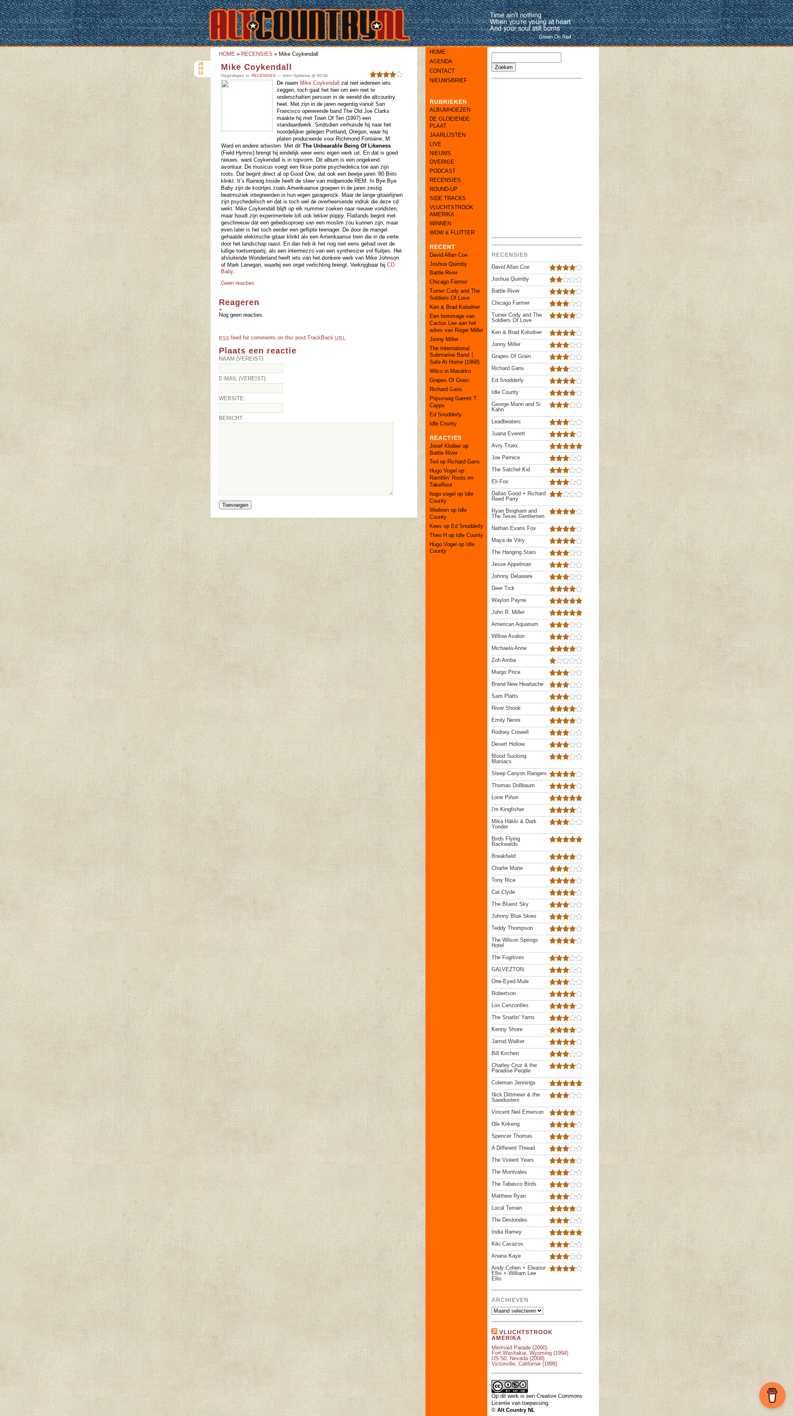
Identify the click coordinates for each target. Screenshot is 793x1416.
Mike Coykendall (256, 67)
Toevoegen (235, 505)
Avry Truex (504, 445)
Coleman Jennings (513, 1082)
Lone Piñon (504, 797)
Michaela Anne (509, 648)
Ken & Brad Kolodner (455, 307)
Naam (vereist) (241, 359)
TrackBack (326, 337)
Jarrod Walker (508, 1041)
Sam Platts (504, 696)
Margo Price (505, 672)
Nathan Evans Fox (513, 528)
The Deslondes (509, 1220)
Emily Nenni (505, 720)
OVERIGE (442, 162)
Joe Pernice (505, 457)
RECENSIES (257, 54)
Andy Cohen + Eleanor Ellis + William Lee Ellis (518, 1273)
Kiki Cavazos (507, 1244)
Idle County (443, 423)
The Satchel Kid (510, 469)
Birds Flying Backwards (505, 841)
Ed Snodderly (446, 414)
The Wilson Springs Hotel (514, 942)
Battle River (444, 273)
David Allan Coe (449, 255)
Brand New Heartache (517, 684)
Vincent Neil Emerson (517, 1112)
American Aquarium (514, 624)
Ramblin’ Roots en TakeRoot (451, 481)
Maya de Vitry (508, 540)
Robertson (503, 993)
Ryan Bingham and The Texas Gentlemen (517, 513)
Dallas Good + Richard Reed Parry (518, 496)
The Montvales (509, 1172)
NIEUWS (440, 153)
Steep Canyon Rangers (519, 773)
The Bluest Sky (510, 904)
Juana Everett (508, 433)
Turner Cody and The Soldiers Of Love (455, 294)
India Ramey (506, 1232)
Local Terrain (506, 1208)
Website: (232, 398)
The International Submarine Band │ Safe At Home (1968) (455, 355)
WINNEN (440, 223)
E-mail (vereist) (242, 378)
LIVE (436, 144)
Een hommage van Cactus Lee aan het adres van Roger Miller (456, 323)
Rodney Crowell (510, 732)
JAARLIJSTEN (447, 135)
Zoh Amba (503, 660)
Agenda (441, 61)
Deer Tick (503, 588)
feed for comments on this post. (263, 337)
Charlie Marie (507, 868)
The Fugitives (507, 957)
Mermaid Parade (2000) (519, 1347)
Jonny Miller (444, 339)
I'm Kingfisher (507, 809)
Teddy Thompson (512, 928)
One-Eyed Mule (510, 981)
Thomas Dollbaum (513, 785)
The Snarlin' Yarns (513, 1017)
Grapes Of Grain (449, 380)
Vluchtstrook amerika (522, 1335)
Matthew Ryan (508, 1196)
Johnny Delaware (511, 576)
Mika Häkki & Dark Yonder (514, 824)
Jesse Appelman (511, 564)
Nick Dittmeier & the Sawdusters (515, 1097)
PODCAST (443, 171)
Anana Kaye (506, 1256)
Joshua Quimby (448, 264)
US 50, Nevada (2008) (517, 1358)
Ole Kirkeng (505, 1124)
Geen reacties (237, 283)
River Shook (506, 708)
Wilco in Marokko (450, 371)
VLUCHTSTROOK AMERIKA (451, 210)
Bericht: (231, 418)
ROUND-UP (444, 189)
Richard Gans (446, 389)
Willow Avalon (508, 636)
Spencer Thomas (511, 1136)
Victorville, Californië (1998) (524, 1364)
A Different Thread (513, 1148)
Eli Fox (499, 481)
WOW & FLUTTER (452, 232)
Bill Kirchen (505, 1053)
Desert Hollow (508, 744)
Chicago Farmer (449, 282)
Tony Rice (503, 880)
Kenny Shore (506, 1029)
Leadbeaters (506, 421)
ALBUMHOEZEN (450, 110)
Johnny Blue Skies (514, 916)
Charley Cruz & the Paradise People (514, 1068)
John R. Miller (508, 612)
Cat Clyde (503, 892)
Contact (442, 71)
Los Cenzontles (510, 1005)
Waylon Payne (508, 600)
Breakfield (503, 856)
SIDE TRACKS (448, 198)
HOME (227, 54)
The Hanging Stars (513, 552)
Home (438, 52)
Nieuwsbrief (448, 80)
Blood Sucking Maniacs (508, 758)
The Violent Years (512, 1160)
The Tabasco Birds (514, 1184)
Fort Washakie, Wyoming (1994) (529, 1353)
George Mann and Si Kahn (516, 407)
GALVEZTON (507, 969)
